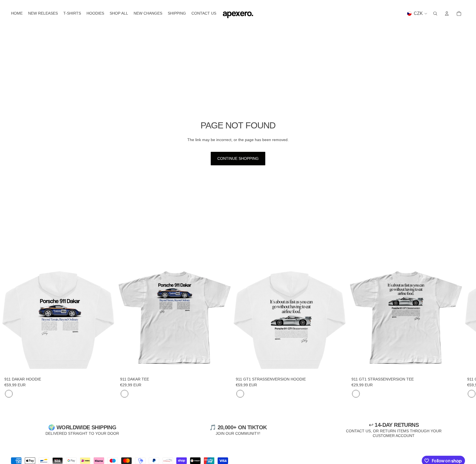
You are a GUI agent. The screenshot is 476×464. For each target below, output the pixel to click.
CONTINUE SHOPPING (238, 158)
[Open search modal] (435, 13)
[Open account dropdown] (447, 13)
